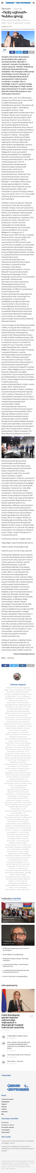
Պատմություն (5, 1130)
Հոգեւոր (4, 1109)
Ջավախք (10, 658)
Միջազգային (5, 1101)
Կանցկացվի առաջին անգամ (17, 1036)
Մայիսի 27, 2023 (9, 943)
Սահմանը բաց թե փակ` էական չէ (19, 1055)
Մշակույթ (4, 1111)
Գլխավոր (6, 8)
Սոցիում (4, 1104)
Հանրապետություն (7, 1099)
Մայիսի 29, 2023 (9, 921)
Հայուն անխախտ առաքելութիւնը (15, 976)
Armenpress (5, 1122)
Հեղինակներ (5, 1132)
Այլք (2, 1114)
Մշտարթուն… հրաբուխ (15, 1061)
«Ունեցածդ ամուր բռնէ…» (13, 941)
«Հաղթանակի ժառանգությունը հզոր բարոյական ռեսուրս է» (16, 971)
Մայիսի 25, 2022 (6, 26)
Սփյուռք (17, 8)
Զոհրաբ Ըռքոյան (18, 685)
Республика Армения (7, 1127)
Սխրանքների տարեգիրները (13, 954)
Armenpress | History (7, 1125)
